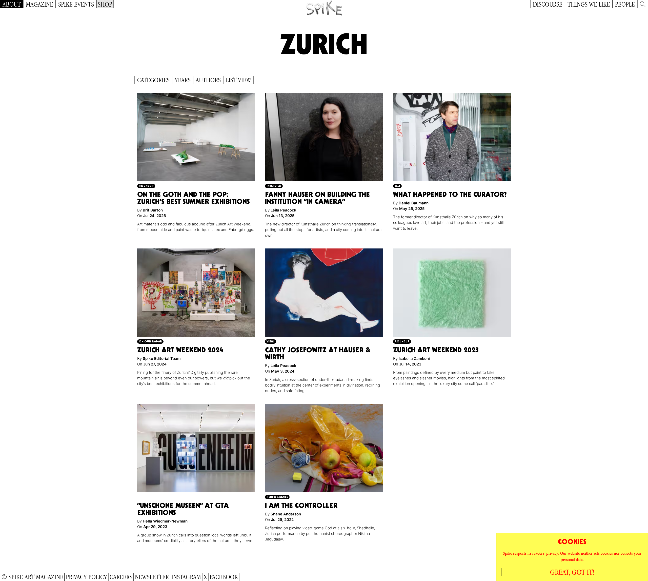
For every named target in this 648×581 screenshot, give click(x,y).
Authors (208, 80)
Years (183, 80)
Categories (153, 80)
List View (238, 80)
